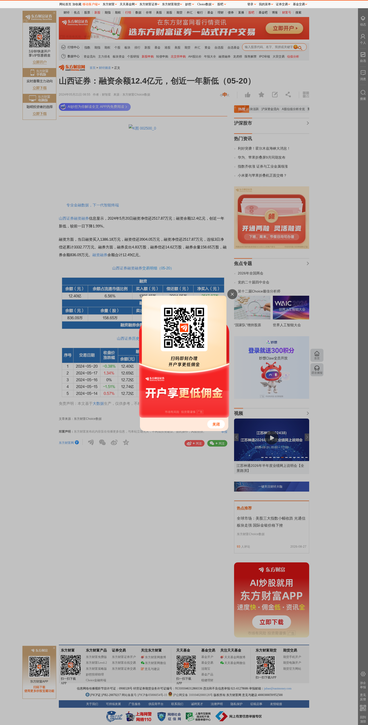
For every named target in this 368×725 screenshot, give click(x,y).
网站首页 (65, 4)
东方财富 (109, 4)
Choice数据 (204, 4)
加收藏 (76, 4)
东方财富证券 (148, 4)
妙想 (188, 4)
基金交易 (299, 4)
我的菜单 (265, 4)
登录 (250, 4)
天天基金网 (127, 4)
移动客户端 (90, 4)
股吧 (220, 4)
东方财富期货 (171, 4)
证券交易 (282, 4)
